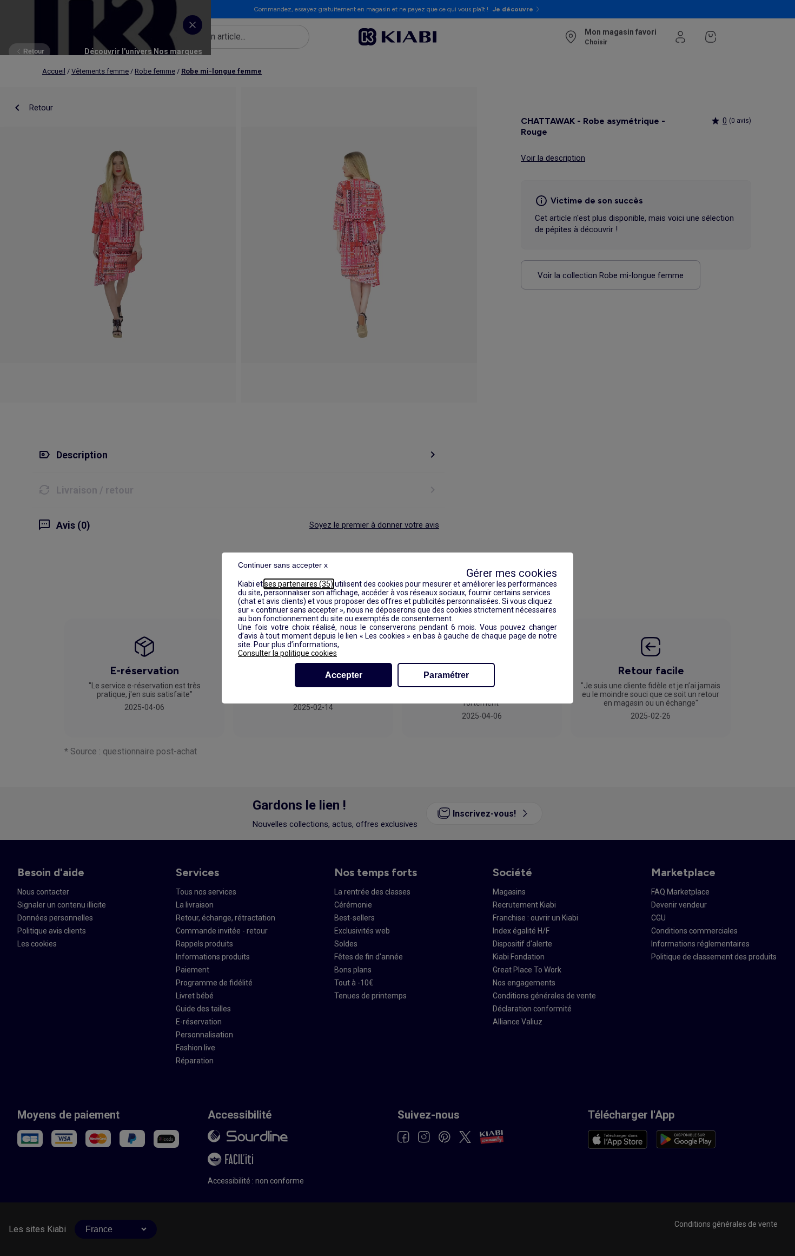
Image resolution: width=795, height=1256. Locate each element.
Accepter (343, 675)
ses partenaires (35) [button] (298, 584)
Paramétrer (446, 675)
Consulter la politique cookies (287, 653)
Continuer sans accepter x (283, 565)
